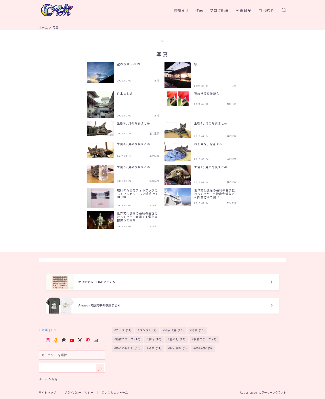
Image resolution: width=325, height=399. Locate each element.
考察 (155, 348)
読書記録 (203, 348)
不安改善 (174, 330)
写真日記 (244, 10)
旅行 (155, 339)
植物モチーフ (205, 339)
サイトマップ (47, 392)
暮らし (177, 339)
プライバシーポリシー (79, 392)
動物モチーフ (128, 339)
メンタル (148, 330)
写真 (198, 330)
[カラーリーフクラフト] (57, 10)
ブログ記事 (219, 10)
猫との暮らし (128, 348)
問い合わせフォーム (115, 392)
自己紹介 (266, 10)
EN (53, 330)
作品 (199, 10)
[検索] (100, 368)
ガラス (124, 330)
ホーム (43, 379)
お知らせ (181, 10)
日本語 (43, 330)
